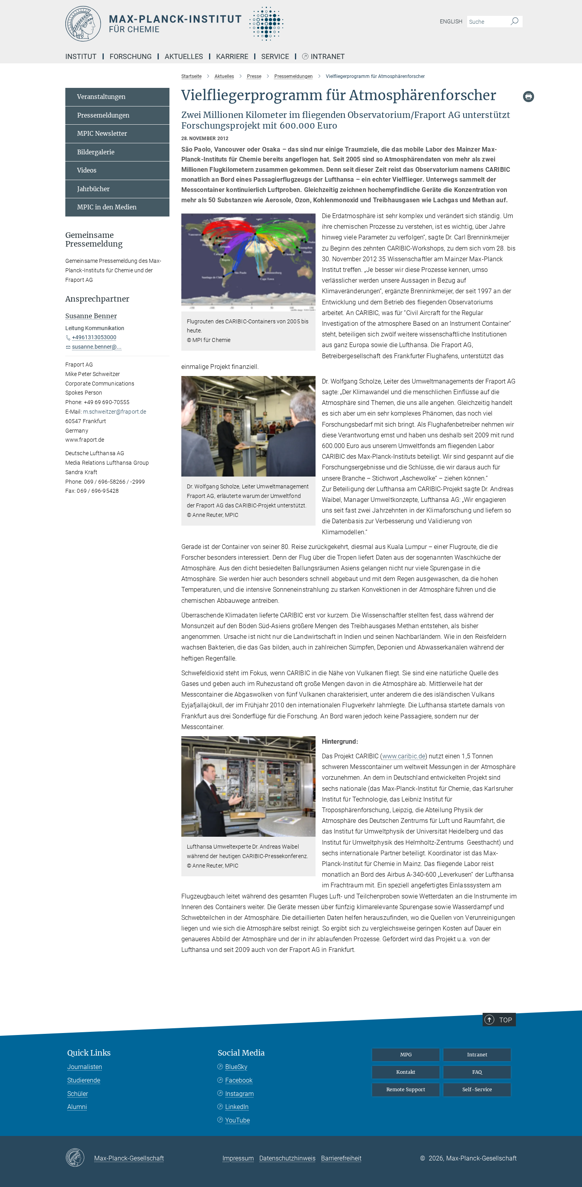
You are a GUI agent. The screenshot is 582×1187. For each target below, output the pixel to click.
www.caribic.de (403, 756)
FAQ (477, 1072)
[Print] (528, 97)
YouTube (237, 1120)
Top (505, 1020)
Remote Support (405, 1089)
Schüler (77, 1094)
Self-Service (477, 1089)
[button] (309, 305)
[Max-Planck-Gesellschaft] (79, 1158)
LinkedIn (237, 1107)
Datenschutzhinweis (287, 1158)
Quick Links (89, 1053)
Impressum (238, 1158)
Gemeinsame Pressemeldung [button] (94, 240)
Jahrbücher (93, 189)
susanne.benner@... (97, 347)
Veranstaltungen (101, 97)
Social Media (241, 1053)
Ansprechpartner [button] (97, 299)
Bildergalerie (95, 152)
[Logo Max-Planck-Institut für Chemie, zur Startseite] (213, 24)
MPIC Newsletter (102, 133)
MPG (406, 1055)
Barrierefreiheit (341, 1158)
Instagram (239, 1094)
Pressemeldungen (103, 115)
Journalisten (84, 1067)
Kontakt (405, 1072)
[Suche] (514, 21)
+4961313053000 (94, 337)
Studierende (83, 1080)
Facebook (239, 1080)
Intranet (328, 56)
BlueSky (236, 1067)
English (451, 21)
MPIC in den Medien (107, 207)
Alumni (77, 1107)
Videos (87, 170)
